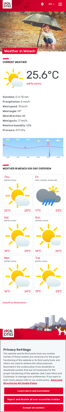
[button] (42, 4)
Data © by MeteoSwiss (14, 302)
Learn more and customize (34, 391)
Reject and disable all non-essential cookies (33, 399)
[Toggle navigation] (60, 4)
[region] (33, 376)
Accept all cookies (34, 407)
